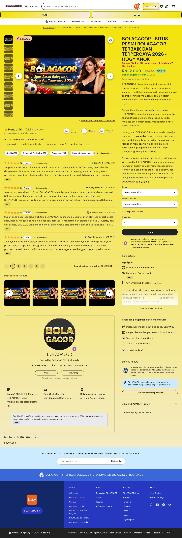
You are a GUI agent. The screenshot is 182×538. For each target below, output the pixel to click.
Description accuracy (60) (83, 153)
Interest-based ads (142, 533)
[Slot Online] (13, 9)
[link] (6, 266)
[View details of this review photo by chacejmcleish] (45, 293)
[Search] (136, 6)
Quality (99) (11, 153)
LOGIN (45, 14)
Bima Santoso (96, 212)
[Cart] (173, 6)
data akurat (140, 169)
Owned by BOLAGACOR (53, 360)
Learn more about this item (150, 308)
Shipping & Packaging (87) (34, 153)
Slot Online (128, 21)
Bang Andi (98, 163)
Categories (33, 6)
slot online (150, 110)
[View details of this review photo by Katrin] (102, 293)
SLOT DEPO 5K (32, 510)
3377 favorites (32, 437)
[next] (109, 293)
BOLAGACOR (151, 6)
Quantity (126, 217)
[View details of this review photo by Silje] (73, 293)
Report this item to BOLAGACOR (98, 120)
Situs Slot (112, 21)
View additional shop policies (150, 393)
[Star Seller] (136, 182)
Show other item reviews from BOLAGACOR (93, 266)
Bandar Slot (96, 21)
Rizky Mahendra (96, 188)
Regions (170, 533)
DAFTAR (137, 14)
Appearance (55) (59, 153)
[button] (74, 349)
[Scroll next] (97, 153)
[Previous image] (18, 76)
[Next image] (110, 76)
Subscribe (116, 461)
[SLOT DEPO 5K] (32, 500)
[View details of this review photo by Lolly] (17, 293)
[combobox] (87, 6)
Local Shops (158, 533)
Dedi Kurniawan (95, 237)
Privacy (127, 533)
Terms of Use (115, 533)
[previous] (9, 293)
